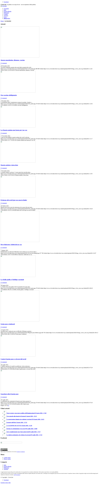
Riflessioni (6, 468)
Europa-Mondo (7, 466)
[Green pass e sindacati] (20, 321)
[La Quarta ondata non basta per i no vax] (18, 127)
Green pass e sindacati (8, 324)
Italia (5, 465)
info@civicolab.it (17, 474)
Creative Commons (21, 451)
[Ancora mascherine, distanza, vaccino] (20, 57)
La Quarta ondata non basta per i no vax (14, 130)
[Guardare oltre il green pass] (18, 391)
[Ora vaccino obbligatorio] (18, 92)
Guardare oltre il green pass (9, 394)
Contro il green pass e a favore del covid (13, 359)
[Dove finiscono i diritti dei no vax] (20, 241)
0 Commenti (4, 63)
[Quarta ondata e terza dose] (18, 162)
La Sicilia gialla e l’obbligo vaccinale (12, 279)
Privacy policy (7, 459)
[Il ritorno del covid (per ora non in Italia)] (18, 197)
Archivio (6, 469)
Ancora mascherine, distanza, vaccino (13, 60)
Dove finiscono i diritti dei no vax (11, 244)
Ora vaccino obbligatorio (9, 95)
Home (2, 21)
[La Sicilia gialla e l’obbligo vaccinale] (18, 276)
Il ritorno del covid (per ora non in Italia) (14, 200)
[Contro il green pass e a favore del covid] (18, 356)
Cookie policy (7, 457)
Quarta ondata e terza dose (9, 165)
